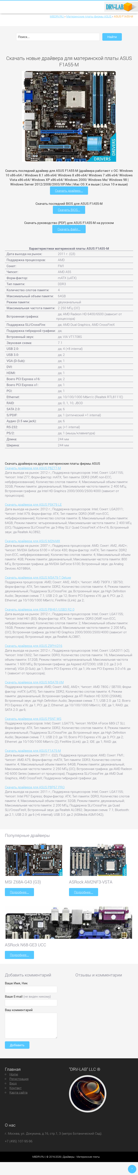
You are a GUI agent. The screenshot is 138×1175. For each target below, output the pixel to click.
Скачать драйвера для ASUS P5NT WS (33, 719)
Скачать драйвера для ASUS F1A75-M (33, 750)
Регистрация (18, 1079)
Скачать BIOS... (69, 210)
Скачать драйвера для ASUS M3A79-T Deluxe (38, 577)
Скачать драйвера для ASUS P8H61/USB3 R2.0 (39, 609)
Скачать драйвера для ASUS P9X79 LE (33, 504)
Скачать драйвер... (69, 190)
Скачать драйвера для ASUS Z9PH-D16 (33, 646)
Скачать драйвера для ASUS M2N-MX (32, 541)
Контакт (15, 1088)
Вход (13, 1083)
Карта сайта (18, 1092)
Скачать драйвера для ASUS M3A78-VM (34, 682)
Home (13, 1074)
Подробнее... (19, 892)
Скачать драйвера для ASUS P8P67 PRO (35, 787)
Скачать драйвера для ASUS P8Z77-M (33, 468)
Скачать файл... (69, 229)
